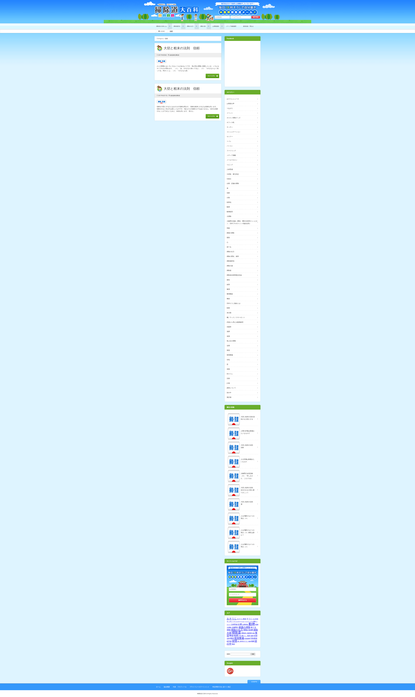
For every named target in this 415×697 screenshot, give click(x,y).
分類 (228, 197)
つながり (230, 108)
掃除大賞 (203, 26)
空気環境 (253, 638)
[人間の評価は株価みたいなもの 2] (242, 427)
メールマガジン (232, 160)
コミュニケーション (233, 132)
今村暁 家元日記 (233, 174)
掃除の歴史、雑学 (233, 256)
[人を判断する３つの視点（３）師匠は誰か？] (242, 526)
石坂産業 (247, 638)
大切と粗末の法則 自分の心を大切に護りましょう (247, 490)
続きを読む (211, 76)
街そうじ (230, 374)
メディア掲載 (231, 155)
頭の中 (229, 392)
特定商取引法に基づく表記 (221, 687)
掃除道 (177, 55)
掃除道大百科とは (161, 26)
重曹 (252, 641)
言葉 (228, 378)
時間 (228, 308)
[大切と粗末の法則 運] (242, 498)
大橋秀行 (235, 627)
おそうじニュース (233, 99)
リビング (230, 165)
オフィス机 (230, 122)
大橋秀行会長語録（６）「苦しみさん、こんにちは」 (247, 476)
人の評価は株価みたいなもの (247, 460)
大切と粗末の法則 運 (247, 503)
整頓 (228, 299)
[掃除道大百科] (177, 3)
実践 (228, 228)
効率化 (229, 202)
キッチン (230, 127)
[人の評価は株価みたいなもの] (242, 455)
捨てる (229, 247)
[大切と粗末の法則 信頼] (242, 441)
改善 (228, 284)
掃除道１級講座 (246, 633)
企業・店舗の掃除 (233, 183)
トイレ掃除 (252, 621)
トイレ (229, 141)
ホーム (158, 687)
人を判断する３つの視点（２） (247, 545)
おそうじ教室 (241, 619)
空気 (228, 360)
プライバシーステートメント (199, 687)
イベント (230, 113)
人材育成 (230, 169)
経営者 (229, 641)
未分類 (229, 313)
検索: (228, 654)
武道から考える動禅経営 (235, 322)
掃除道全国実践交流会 (234, 275)
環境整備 (230, 355)
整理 (228, 289)
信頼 (170, 55)
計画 (228, 383)
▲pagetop (254, 681)
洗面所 (229, 327)
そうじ (249, 619)
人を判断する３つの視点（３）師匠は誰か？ (247, 532)
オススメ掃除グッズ (233, 118)
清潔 (228, 336)
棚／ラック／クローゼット (236, 317)
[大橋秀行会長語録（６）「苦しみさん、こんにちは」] (242, 469)
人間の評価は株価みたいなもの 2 (247, 432)
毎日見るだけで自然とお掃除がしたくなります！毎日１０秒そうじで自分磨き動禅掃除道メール (242, 576)
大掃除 (229, 216)
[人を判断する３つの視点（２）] (242, 540)
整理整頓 (230, 294)
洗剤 (248, 636)
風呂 (233, 644)
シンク (247, 621)
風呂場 (229, 397)
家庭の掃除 (230, 233)
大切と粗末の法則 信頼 (183, 48)
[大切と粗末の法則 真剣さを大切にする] (242, 413)
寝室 (228, 237)
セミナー (230, 136)
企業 (240, 624)
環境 (228, 350)
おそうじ (232, 618)
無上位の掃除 (231, 341)
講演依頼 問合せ (248, 26)
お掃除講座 (215, 26)
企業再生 (245, 624)
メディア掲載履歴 (231, 26)
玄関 (228, 345)
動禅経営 (230, 212)
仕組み (229, 179)
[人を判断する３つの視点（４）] (242, 512)
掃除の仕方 (190, 26)
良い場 (239, 641)
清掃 (228, 331)
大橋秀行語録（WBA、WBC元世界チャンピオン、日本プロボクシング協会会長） (242, 222)
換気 (228, 280)
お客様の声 (230, 103)
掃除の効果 (248, 630)
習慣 (228, 369)
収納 (256, 624)
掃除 (229, 630)
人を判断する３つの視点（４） (247, 517)
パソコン (230, 146)
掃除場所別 (177, 26)
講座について (231, 388)
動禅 (173, 55)
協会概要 (167, 687)
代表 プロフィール (180, 687)
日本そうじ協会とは (233, 303)
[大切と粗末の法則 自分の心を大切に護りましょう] (242, 484)
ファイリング (231, 150)
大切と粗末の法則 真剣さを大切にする (248, 418)
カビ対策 (255, 619)
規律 (249, 641)
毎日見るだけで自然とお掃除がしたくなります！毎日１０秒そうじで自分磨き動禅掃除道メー (237, 9)
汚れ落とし (243, 636)
